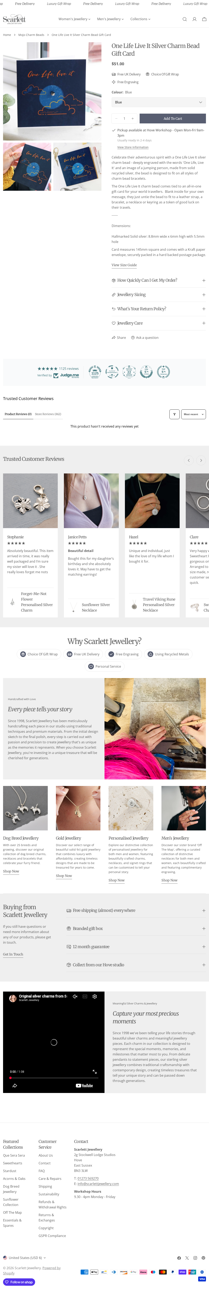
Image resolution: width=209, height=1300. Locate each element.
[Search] (185, 19)
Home (7, 35)
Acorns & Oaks (14, 1178)
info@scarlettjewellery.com (98, 1183)
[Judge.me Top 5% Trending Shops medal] (163, 371)
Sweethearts (12, 1163)
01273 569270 (88, 1178)
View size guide (124, 265)
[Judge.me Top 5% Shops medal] (146, 371)
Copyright (46, 1228)
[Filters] (174, 414)
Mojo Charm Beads (31, 35)
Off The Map (12, 1212)
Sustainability (49, 1194)
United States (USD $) (25, 1258)
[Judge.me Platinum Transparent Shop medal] (112, 371)
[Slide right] (201, 460)
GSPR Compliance (52, 1236)
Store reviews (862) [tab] (48, 414)
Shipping (45, 1186)
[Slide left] (189, 460)
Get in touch (13, 954)
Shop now (11, 871)
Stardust (9, 1171)
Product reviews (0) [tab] (18, 414)
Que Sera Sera (14, 1155)
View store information (133, 147)
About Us (46, 1155)
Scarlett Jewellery (28, 1268)
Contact (45, 1163)
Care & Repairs (50, 1178)
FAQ (42, 1171)
